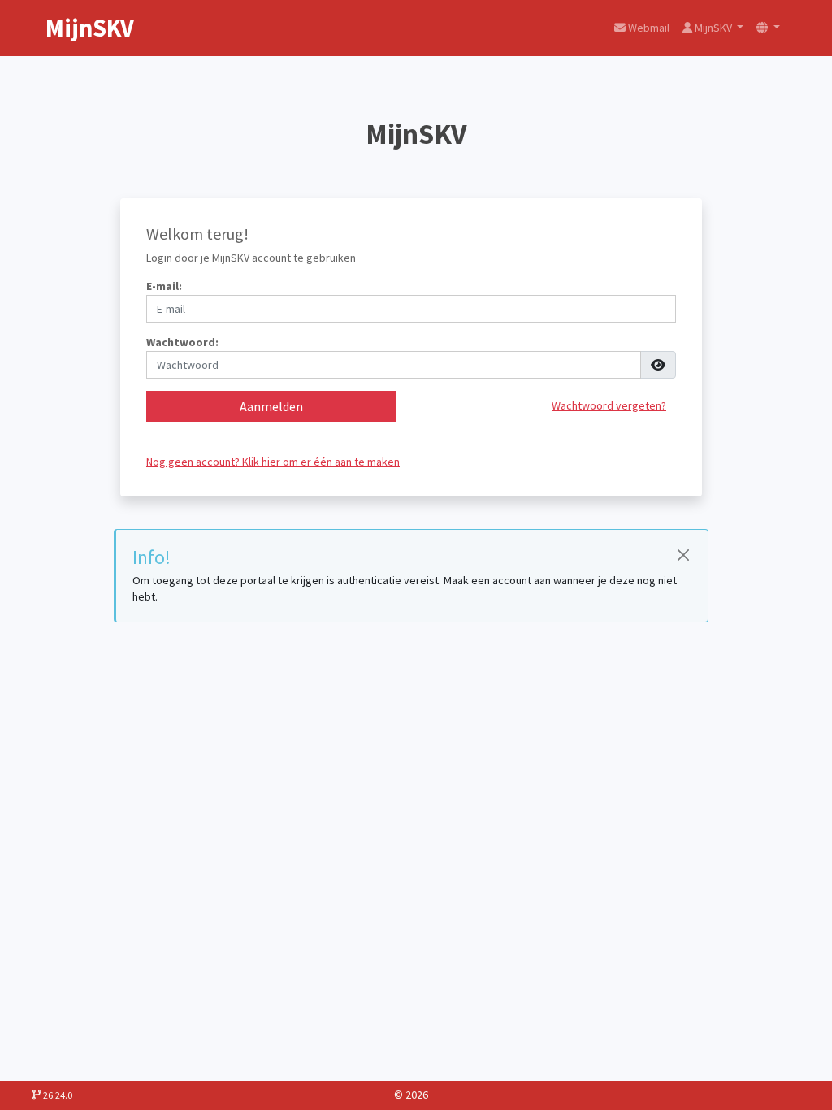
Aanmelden (271, 406)
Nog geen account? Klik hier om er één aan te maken (273, 461)
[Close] (682, 554)
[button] (768, 28)
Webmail (648, 27)
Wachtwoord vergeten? (609, 405)
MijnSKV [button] (713, 27)
